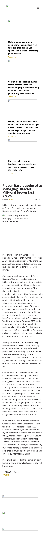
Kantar (11, 199)
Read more (12, 57)
